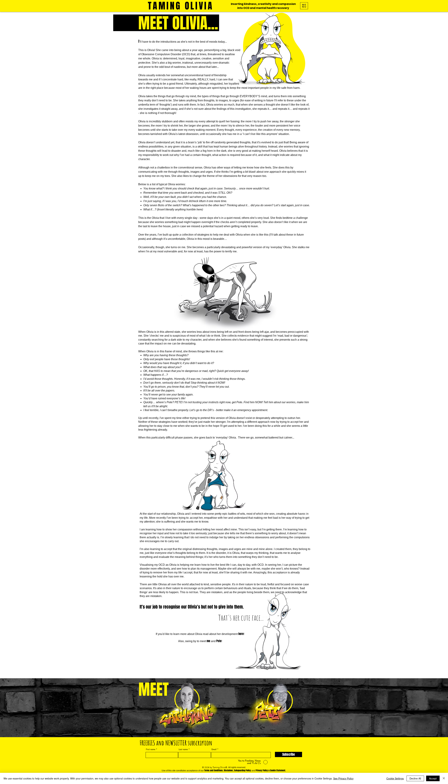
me (208, 641)
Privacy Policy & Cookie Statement (270, 770)
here (241, 634)
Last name (183, 749)
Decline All (415, 778)
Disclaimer (228, 770)
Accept (433, 778)
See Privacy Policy (343, 778)
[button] (304, 5)
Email (214, 749)
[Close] (444, 778)
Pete (218, 641)
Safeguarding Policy (242, 770)
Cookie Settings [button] (395, 778)
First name (150, 749)
